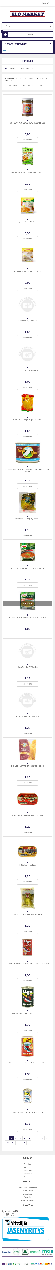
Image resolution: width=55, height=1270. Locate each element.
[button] (27, 61)
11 (13, 1143)
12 (18, 1143)
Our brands (27, 1170)
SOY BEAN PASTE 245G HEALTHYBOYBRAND (27, 123)
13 (24, 1143)
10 (7, 1143)
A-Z (41, 85)
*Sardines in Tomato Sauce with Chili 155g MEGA (27, 1063)
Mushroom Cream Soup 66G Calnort (27, 271)
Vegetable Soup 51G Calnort (27, 222)
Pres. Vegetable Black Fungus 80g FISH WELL (27, 172)
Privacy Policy (27, 1191)
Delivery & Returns (27, 1200)
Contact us (27, 1167)
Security (27, 1197)
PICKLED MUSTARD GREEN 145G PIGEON (27, 766)
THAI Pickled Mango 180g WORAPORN (27, 420)
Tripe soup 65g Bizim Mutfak (27, 370)
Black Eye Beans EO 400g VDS (27, 717)
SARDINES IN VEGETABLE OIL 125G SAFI (27, 815)
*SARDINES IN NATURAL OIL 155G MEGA (27, 1112)
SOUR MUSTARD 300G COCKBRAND (27, 914)
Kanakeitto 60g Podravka (27, 321)
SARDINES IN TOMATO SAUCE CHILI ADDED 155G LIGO (27, 964)
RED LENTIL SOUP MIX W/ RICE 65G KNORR (27, 568)
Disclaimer (27, 1194)
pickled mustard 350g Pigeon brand (27, 519)
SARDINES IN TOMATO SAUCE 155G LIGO (27, 1013)
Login (45, 3)
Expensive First (28, 85)
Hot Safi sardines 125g (27, 865)
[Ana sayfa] (6, 68)
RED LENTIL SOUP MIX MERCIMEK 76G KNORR (27, 618)
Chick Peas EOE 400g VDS (28, 667)
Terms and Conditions (27, 1187)
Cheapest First (12, 85)
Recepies (28, 1174)
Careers (27, 1177)
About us (27, 1164)
